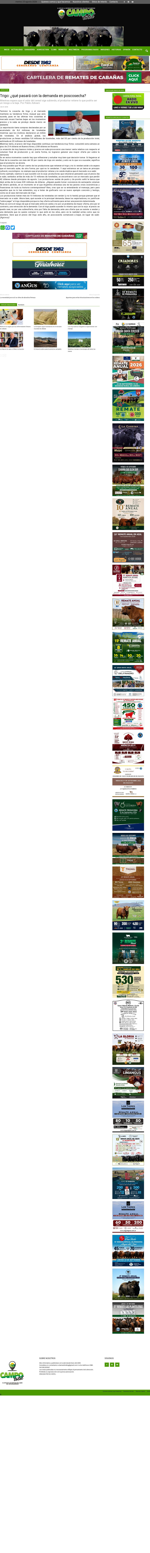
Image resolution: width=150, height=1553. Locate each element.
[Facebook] (124, 1)
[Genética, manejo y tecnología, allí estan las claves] (84, 339)
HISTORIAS (116, 50)
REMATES (62, 50)
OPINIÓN (126, 50)
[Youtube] (132, 1)
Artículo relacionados (8, 305)
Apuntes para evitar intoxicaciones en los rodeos (83, 297)
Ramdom (21, 305)
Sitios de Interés (99, 2)
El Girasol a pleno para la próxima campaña (47, 349)
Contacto (113, 2)
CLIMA (54, 50)
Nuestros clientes (81, 2)
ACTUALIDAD (17, 50)
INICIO (6, 50)
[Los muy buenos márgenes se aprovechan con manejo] (84, 317)
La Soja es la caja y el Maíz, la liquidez (12, 349)
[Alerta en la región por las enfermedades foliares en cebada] (16, 317)
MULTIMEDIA (74, 50)
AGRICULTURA (43, 50)
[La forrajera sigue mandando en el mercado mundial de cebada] (50, 317)
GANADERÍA (29, 50)
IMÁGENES (105, 50)
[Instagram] (128, 1)
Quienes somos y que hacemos (55, 2)
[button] (146, 51)
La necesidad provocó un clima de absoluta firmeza (17, 297)
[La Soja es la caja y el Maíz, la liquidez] (16, 339)
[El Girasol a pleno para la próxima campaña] (50, 339)
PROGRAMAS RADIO (90, 50)
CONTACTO (137, 50)
